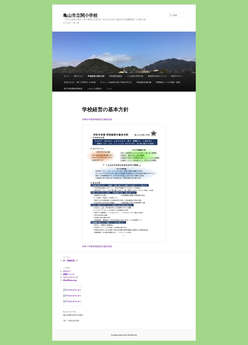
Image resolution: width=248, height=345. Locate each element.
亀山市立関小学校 (80, 15)
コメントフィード (70, 277)
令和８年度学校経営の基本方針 (97, 119)
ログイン (67, 271)
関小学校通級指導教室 (73, 88)
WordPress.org (69, 280)
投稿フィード (68, 274)
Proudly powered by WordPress (124, 335)
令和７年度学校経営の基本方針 (97, 246)
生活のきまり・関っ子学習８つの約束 (80, 82)
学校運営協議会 (115, 76)
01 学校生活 (68, 260)
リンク (109, 88)
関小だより (78, 76)
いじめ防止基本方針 (135, 76)
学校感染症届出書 (143, 82)
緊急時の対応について (157, 76)
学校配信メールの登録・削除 (168, 82)
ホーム (66, 76)
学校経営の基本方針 (96, 76)
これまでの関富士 (94, 88)
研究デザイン (176, 76)
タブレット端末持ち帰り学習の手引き (116, 82)
